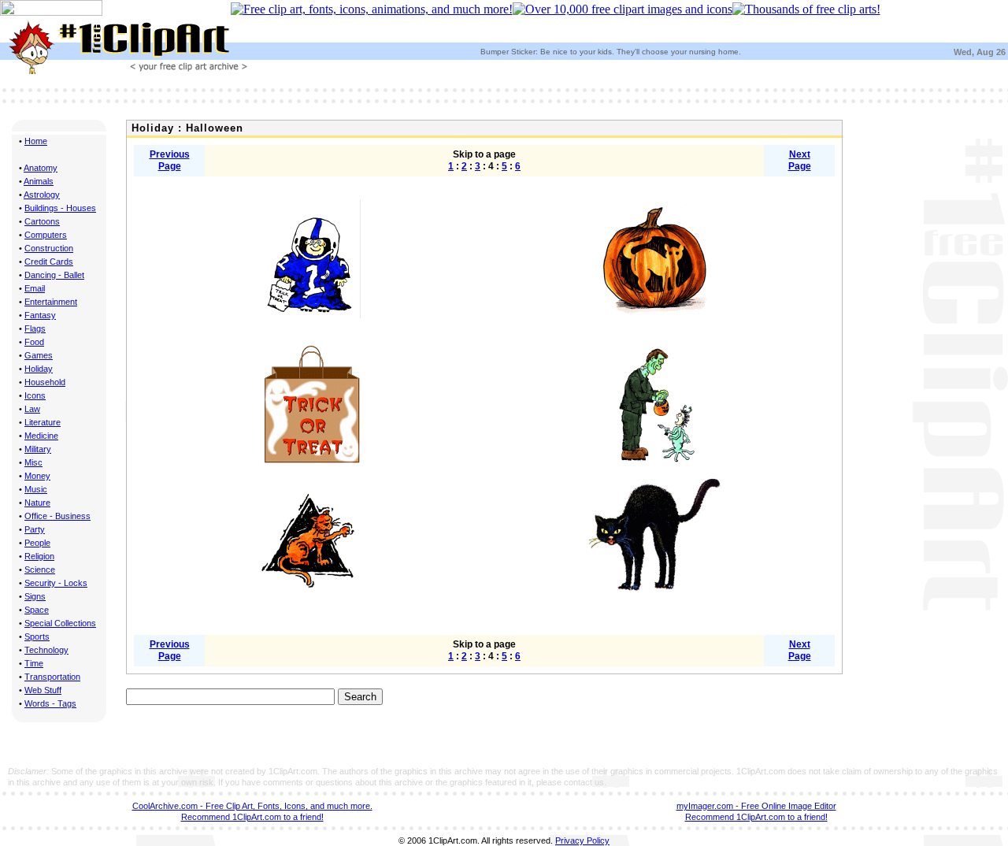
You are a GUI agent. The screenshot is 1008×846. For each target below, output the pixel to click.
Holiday (38, 368)
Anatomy (40, 168)
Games (38, 355)
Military (37, 449)
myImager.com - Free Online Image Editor (756, 806)
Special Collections (60, 623)
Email (34, 288)
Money (37, 476)
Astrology (42, 194)
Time (33, 663)
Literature (42, 422)
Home (35, 141)
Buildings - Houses (60, 208)
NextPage (799, 160)
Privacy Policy (582, 840)
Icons (35, 395)
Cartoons (42, 221)
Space (36, 609)
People (37, 542)
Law (32, 409)
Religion (39, 556)
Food (34, 342)
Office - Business (57, 516)
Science (39, 569)
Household (44, 382)
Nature (37, 502)
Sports (37, 636)
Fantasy (40, 315)
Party (34, 529)
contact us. (585, 782)
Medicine (41, 435)
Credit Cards (48, 261)
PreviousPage (170, 160)
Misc (33, 462)
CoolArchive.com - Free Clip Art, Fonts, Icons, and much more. (252, 806)
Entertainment (50, 301)
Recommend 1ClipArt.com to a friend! (252, 817)
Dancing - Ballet (54, 275)
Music (35, 489)
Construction (48, 248)
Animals (39, 181)
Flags (35, 328)
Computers (45, 234)
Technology (46, 650)
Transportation (52, 676)
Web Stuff (42, 690)
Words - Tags (50, 703)
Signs (35, 596)
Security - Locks (55, 583)
